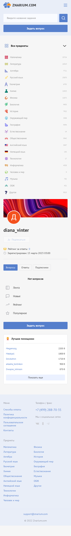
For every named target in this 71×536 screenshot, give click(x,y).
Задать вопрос (35, 28)
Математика (9, 447)
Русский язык (10, 461)
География (39, 466)
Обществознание (12, 476)
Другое (37, 485)
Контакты (8, 430)
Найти (63, 18)
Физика (38, 447)
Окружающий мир (43, 461)
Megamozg (11, 348)
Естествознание (42, 471)
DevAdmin (11, 358)
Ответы (25, 267)
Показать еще (35, 377)
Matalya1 (10, 353)
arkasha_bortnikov (14, 364)
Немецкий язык (11, 485)
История (38, 456)
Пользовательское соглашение (13, 424)
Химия (7, 471)
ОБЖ (36, 480)
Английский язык (12, 480)
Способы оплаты (12, 409)
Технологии (9, 490)
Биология (39, 451)
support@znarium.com (35, 514)
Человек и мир (11, 500)
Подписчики (41, 267)
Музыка (38, 476)
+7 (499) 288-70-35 (48, 410)
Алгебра (7, 456)
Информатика (11, 495)
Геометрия (8, 466)
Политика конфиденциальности (15, 416)
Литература (9, 451)
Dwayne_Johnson (14, 369)
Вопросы (10, 267)
